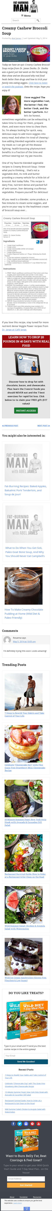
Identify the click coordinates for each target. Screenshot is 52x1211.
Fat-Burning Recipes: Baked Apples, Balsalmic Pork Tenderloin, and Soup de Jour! (26, 490)
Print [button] (41, 243)
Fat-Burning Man (26, 6)
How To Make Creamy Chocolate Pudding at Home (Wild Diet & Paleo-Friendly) (24, 613)
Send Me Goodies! (26, 1062)
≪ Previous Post (10, 425)
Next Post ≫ (43, 425)
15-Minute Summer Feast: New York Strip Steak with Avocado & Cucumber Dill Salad (25, 822)
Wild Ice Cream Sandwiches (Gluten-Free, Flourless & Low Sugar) (26, 979)
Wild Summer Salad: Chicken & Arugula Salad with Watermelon (25, 927)
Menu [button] (27, 15)
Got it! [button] (26, 1208)
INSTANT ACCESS (26, 410)
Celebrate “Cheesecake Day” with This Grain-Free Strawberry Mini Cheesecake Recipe (25, 768)
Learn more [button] (17, 1203)
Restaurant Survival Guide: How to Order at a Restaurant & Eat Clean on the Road (25, 875)
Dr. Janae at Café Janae (14, 329)
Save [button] (37, 243)
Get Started (26, 1185)
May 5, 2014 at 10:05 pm (24, 641)
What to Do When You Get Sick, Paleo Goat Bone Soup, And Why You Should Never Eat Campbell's (25, 552)
